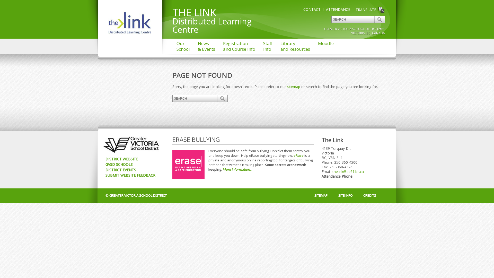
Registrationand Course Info (239, 46)
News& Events (206, 46)
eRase (299, 155)
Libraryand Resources (295, 46)
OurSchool (183, 46)
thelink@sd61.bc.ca (348, 171)
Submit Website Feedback (130, 175)
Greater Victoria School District (138, 195)
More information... (237, 169)
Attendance (338, 9)
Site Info (345, 195)
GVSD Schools (119, 164)
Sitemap (321, 195)
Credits (369, 195)
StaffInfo (267, 46)
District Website (121, 159)
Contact (312, 9)
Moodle (326, 43)
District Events (120, 169)
